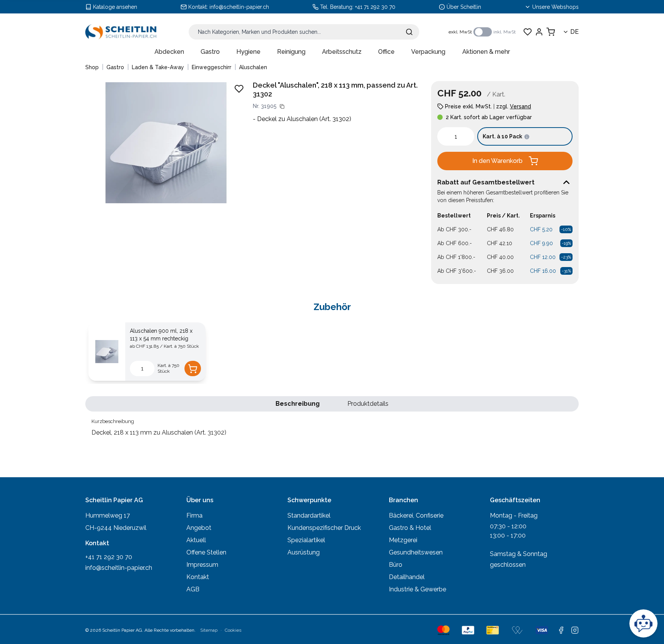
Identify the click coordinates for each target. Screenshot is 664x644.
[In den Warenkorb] (192, 368)
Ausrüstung (303, 552)
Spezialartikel (306, 540)
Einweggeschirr (211, 67)
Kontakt (197, 577)
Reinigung (291, 51)
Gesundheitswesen (416, 552)
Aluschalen (253, 67)
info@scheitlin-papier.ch (239, 7)
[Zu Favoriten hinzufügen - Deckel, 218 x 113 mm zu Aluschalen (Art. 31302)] (239, 88)
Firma (194, 515)
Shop (92, 67)
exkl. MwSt (460, 32)
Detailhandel (407, 577)
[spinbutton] (455, 136)
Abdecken (169, 51)
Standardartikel (308, 515)
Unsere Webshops (555, 7)
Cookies (233, 630)
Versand (520, 106)
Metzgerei (403, 540)
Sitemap (208, 630)
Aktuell (196, 540)
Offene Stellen (206, 552)
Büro (395, 564)
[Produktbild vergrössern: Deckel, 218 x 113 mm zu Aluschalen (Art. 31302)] (166, 142)
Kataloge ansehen (115, 7)
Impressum (202, 564)
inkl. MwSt (504, 32)
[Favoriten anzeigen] (527, 32)
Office (386, 51)
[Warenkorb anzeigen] (550, 32)
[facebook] (561, 630)
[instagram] (575, 630)
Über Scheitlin (464, 7)
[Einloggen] (539, 32)
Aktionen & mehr (486, 51)
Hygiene (248, 51)
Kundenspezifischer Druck (324, 527)
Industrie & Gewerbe (417, 589)
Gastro (210, 51)
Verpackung (428, 51)
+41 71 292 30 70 (375, 7)
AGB (192, 589)
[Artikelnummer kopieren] (282, 106)
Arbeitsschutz (342, 51)
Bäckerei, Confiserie (416, 515)
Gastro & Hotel (410, 527)
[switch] (482, 32)
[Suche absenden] (409, 32)
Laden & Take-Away (158, 67)
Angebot (198, 527)
